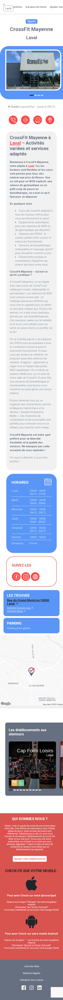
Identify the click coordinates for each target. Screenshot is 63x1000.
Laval (31, 37)
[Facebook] (16, 576)
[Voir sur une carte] (50, 120)
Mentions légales (31, 973)
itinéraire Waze (15, 611)
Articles (17, 7)
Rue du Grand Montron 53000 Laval (28, 601)
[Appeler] (13, 120)
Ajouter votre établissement (29, 859)
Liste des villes (31, 966)
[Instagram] (25, 576)
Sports (31, 21)
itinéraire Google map (19, 608)
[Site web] (35, 576)
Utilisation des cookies (31, 980)
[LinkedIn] (39, 989)
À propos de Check (36, 7)
